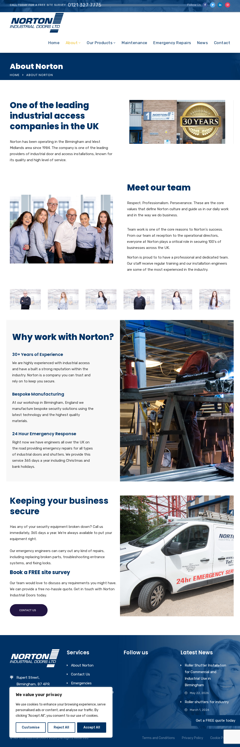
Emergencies (81, 683)
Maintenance (134, 42)
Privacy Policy (192, 738)
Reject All (61, 727)
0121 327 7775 (84, 5)
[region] (60, 712)
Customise (30, 727)
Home (54, 42)
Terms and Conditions (158, 738)
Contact (222, 42)
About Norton (82, 665)
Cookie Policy (220, 738)
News (202, 42)
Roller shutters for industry (207, 702)
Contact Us (80, 674)
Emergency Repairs (172, 42)
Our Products (99, 42)
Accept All (91, 727)
